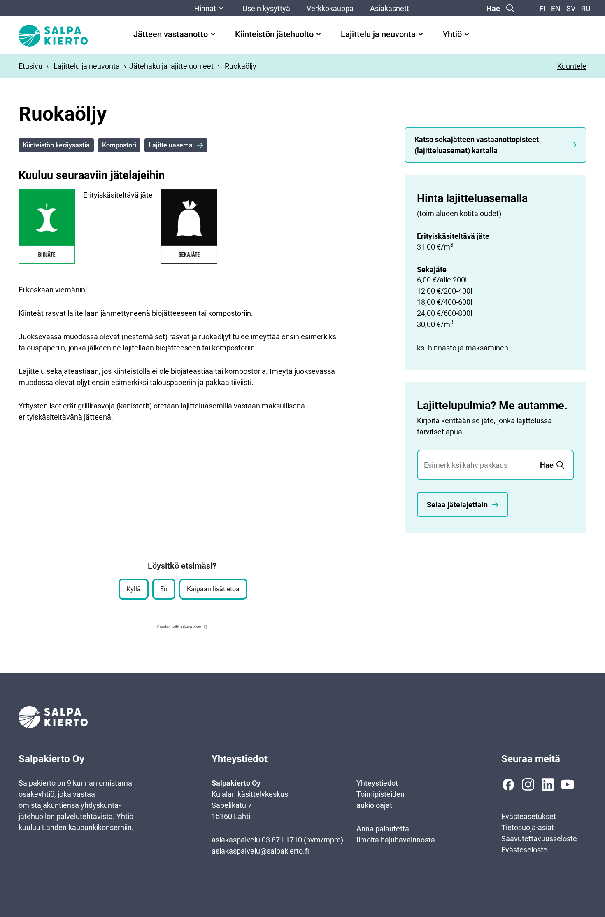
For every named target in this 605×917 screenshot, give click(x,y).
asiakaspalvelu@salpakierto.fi (260, 851)
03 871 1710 (282, 839)
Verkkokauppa (330, 8)
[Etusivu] (53, 36)
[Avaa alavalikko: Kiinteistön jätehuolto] (318, 34)
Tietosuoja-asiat (527, 827)
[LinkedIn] (548, 784)
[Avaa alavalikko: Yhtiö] (467, 34)
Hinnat (205, 8)
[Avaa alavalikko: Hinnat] (221, 8)
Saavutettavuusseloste (539, 838)
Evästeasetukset (528, 816)
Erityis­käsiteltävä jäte (118, 195)
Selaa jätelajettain (457, 504)
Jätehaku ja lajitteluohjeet (171, 66)
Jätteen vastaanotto (170, 34)
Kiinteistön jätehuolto (274, 34)
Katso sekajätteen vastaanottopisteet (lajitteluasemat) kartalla (476, 145)
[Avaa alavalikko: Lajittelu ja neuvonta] (421, 34)
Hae (493, 8)
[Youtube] (568, 784)
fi (542, 8)
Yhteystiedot (377, 783)
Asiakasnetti (390, 8)
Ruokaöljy (240, 66)
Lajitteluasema (171, 145)
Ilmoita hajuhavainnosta (395, 839)
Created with (179, 627)
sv (570, 8)
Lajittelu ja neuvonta (378, 34)
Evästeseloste (524, 849)
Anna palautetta (382, 828)
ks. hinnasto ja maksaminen (462, 347)
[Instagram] (528, 784)
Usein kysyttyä (266, 8)
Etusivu (30, 66)
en (556, 8)
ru (586, 8)
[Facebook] (508, 784)
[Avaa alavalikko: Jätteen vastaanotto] (213, 34)
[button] (134, 589)
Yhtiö (452, 34)
